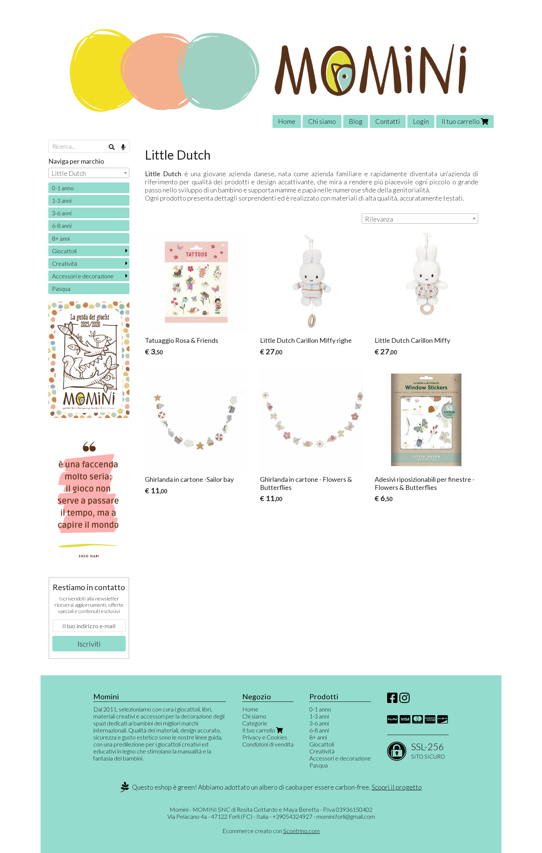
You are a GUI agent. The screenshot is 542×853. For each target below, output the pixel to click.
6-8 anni (62, 225)
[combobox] (420, 218)
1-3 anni (62, 200)
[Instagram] (404, 699)
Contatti (387, 121)
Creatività (64, 263)
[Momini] (271, 69)
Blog (355, 121)
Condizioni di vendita (267, 744)
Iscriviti (89, 643)
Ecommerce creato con (271, 830)
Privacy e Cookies (264, 737)
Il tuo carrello (461, 121)
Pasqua (61, 288)
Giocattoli (64, 250)
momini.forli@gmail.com (345, 816)
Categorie (254, 723)
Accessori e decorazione (83, 275)
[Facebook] (392, 699)
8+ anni (61, 238)
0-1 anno (63, 187)
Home (286, 121)
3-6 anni (62, 212)
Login (421, 121)
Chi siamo (322, 121)
